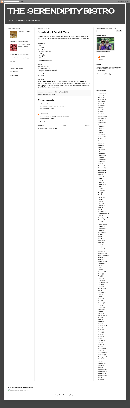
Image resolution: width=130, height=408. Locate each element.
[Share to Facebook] (65, 92)
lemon (99, 242)
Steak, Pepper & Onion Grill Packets (19, 54)
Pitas (99, 294)
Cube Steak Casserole (24, 31)
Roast (99, 319)
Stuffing (100, 350)
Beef (99, 112)
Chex (99, 147)
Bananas (100, 105)
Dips (99, 180)
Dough (100, 182)
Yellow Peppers (102, 375)
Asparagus (101, 101)
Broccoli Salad (14, 75)
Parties (100, 274)
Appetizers (101, 93)
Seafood (100, 330)
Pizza (99, 296)
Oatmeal (100, 263)
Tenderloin (101, 355)
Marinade (100, 251)
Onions (100, 269)
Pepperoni (101, 288)
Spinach (100, 342)
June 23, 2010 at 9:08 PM (47, 118)
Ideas (99, 236)
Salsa (99, 323)
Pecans (100, 286)
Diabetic (100, 178)
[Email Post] (55, 92)
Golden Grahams (102, 213)
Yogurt (100, 377)
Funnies (100, 203)
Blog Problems (14, 71)
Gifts (99, 209)
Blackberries (101, 116)
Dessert (53, 94)
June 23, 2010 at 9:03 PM (47, 108)
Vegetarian (101, 371)
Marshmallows (102, 253)
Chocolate (48, 94)
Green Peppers (102, 218)
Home (64, 125)
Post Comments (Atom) (51, 128)
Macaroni (100, 249)
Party (99, 276)
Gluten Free (101, 211)
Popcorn (100, 299)
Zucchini (100, 380)
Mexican (100, 257)
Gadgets (100, 205)
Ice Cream (101, 232)
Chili (99, 151)
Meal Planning (102, 255)
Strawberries (101, 348)
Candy (100, 130)
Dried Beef (101, 184)
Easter (100, 188)
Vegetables (101, 369)
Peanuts (100, 284)
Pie (99, 290)
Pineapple (101, 292)
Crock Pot (100, 168)
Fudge (100, 201)
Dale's (99, 174)
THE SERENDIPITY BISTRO (61, 10)
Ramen (100, 311)
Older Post (87, 125)
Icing (99, 234)
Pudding (100, 305)
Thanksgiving (101, 357)
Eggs (99, 193)
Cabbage (100, 126)
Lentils (100, 245)
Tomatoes (100, 363)
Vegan (100, 367)
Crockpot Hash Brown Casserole (19, 41)
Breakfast (100, 122)
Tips (99, 361)
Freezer (100, 197)
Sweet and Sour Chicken (16, 68)
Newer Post (41, 125)
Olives (99, 267)
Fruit (99, 199)
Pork (99, 301)
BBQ (99, 108)
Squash (100, 344)
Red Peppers (101, 315)
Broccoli (100, 124)
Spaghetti (100, 340)
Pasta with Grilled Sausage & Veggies (20, 58)
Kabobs (100, 238)
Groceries (100, 220)
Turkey (100, 365)
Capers (100, 132)
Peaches (100, 280)
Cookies (100, 162)
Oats (99, 265)
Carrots (100, 135)
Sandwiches (101, 326)
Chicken (100, 149)
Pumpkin (100, 307)
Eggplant (100, 191)
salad (99, 321)
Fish (99, 195)
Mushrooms (101, 261)
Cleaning (100, 157)
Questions (101, 309)
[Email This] (59, 92)
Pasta (99, 278)
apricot (100, 97)
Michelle (102, 56)
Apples (100, 95)
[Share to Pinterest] (67, 92)
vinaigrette (101, 373)
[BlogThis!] (61, 92)
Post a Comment (44, 122)
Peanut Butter (102, 282)
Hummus (100, 230)
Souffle (100, 336)
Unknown (42, 104)
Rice (99, 317)
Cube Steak (101, 170)
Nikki (101, 59)
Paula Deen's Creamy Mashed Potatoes (24, 45)
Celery (100, 141)
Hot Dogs (100, 226)
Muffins (100, 259)
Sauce (100, 328)
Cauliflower (101, 139)
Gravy (99, 215)
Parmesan (101, 272)
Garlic (99, 207)
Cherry (100, 145)
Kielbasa (100, 240)
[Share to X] (63, 92)
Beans (100, 110)
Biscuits (100, 114)
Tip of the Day (102, 359)
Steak (99, 346)
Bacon (100, 103)
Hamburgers (101, 224)
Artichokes (101, 99)
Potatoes (100, 303)
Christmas (101, 155)
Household (101, 228)
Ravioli (100, 313)
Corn (99, 164)
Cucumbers (101, 172)
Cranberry (101, 166)
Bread (99, 120)
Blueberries (101, 118)
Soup (99, 338)
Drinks (100, 186)
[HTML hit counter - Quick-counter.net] (19, 390)
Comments (101, 159)
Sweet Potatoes (102, 353)
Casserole (101, 137)
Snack (99, 334)
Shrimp (100, 332)
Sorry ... (12, 65)
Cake (43, 94)
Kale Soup (12, 61)
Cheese (100, 143)
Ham (99, 222)
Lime (99, 247)
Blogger (72, 395)
